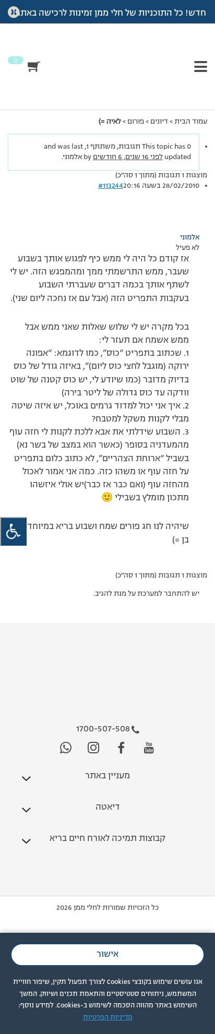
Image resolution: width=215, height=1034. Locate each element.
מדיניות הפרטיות (108, 1017)
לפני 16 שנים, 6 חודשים (128, 157)
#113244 (110, 185)
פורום (135, 121)
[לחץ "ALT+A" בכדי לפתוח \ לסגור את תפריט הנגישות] (13, 531)
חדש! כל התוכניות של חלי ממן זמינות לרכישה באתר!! (107, 13)
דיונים (159, 121)
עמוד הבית (190, 121)
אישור (107, 954)
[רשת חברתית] (149, 748)
